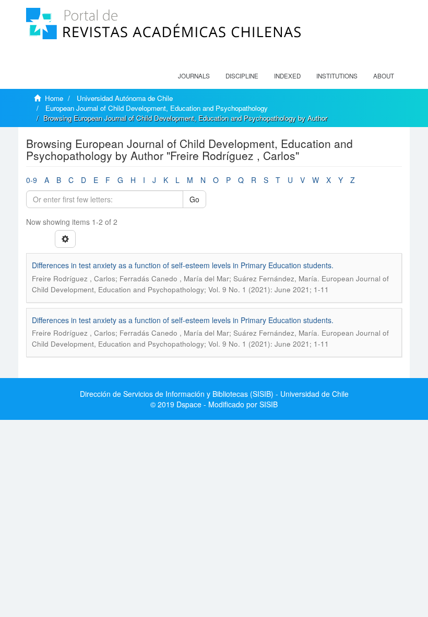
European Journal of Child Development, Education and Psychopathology (156, 108)
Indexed (287, 76)
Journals (194, 76)
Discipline (241, 76)
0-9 (31, 180)
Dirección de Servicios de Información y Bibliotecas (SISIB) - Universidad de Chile (214, 394)
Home (54, 98)
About (383, 76)
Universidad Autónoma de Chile (125, 98)
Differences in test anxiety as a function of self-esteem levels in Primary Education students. (183, 265)
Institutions (337, 76)
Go (194, 199)
